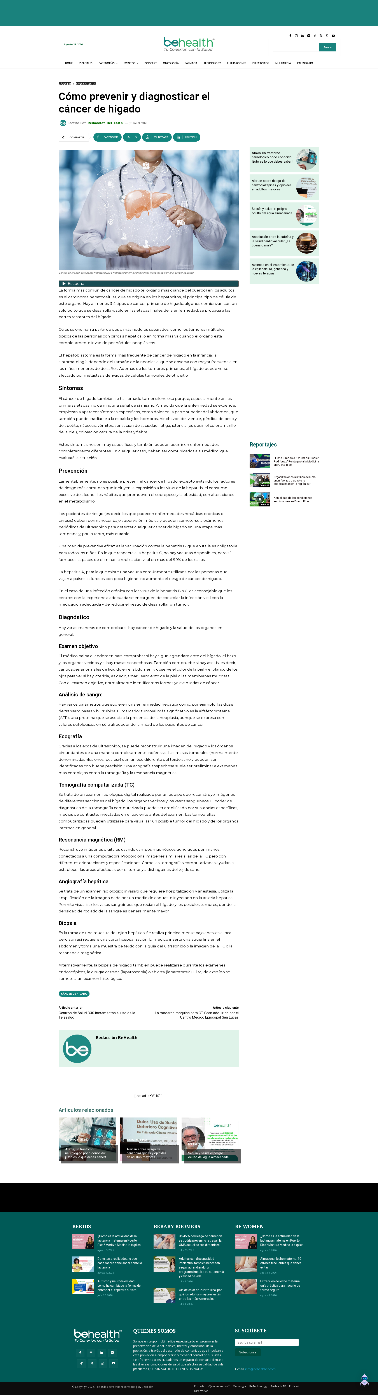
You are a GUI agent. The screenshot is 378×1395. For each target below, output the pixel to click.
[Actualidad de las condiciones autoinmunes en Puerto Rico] (260, 499)
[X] (321, 36)
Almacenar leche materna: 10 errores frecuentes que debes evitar (280, 1263)
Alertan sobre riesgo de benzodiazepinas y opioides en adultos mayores (146, 1153)
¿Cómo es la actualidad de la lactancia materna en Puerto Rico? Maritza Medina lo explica (119, 1240)
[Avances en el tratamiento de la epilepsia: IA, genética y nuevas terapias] (306, 271)
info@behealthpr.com (260, 1369)
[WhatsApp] (327, 36)
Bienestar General (77, 1140)
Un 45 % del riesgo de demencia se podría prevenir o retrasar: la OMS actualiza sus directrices (200, 1240)
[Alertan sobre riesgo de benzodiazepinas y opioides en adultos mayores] (148, 1139)
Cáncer (65, 83)
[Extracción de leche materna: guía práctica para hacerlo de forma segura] (246, 1286)
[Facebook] (290, 36)
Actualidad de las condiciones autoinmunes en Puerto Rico (293, 499)
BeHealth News (137, 1140)
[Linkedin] (302, 36)
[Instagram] (296, 36)
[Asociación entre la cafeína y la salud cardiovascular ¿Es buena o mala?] (306, 243)
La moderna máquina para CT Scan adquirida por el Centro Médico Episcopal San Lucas (197, 1015)
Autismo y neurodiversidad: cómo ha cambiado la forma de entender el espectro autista (119, 1285)
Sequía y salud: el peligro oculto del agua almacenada (208, 1155)
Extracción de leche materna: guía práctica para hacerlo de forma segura (280, 1285)
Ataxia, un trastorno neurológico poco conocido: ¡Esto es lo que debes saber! (85, 1153)
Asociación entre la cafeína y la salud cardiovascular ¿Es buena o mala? (273, 241)
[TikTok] (315, 36)
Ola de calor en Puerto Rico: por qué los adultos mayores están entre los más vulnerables (200, 1294)
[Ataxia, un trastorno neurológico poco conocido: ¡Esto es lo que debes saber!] (306, 159)
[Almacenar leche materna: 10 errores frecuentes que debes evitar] (246, 1264)
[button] (364, 1380)
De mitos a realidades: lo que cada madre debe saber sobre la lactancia (120, 1263)
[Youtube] (333, 36)
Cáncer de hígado (74, 994)
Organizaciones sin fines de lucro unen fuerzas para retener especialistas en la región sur (295, 480)
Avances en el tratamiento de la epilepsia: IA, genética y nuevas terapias (273, 269)
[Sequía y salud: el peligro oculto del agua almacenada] (210, 1139)
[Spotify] (309, 36)
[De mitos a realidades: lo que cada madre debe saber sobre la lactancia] (83, 1264)
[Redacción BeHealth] (64, 123)
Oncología (86, 83)
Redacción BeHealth (105, 123)
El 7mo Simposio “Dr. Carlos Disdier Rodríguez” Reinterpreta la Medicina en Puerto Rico (296, 461)
